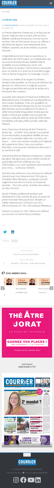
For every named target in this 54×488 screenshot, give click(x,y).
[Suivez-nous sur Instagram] (16, 480)
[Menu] (51, 3)
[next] (51, 288)
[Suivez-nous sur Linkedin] (38, 480)
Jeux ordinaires (20, 289)
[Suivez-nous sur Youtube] (31, 480)
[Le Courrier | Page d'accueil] (12, 3)
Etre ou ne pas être (45, 289)
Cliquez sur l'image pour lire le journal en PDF (27, 444)
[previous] (2, 288)
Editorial (6, 11)
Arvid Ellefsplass (11, 25)
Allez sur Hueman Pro (40, 473)
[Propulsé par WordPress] (23, 473)
